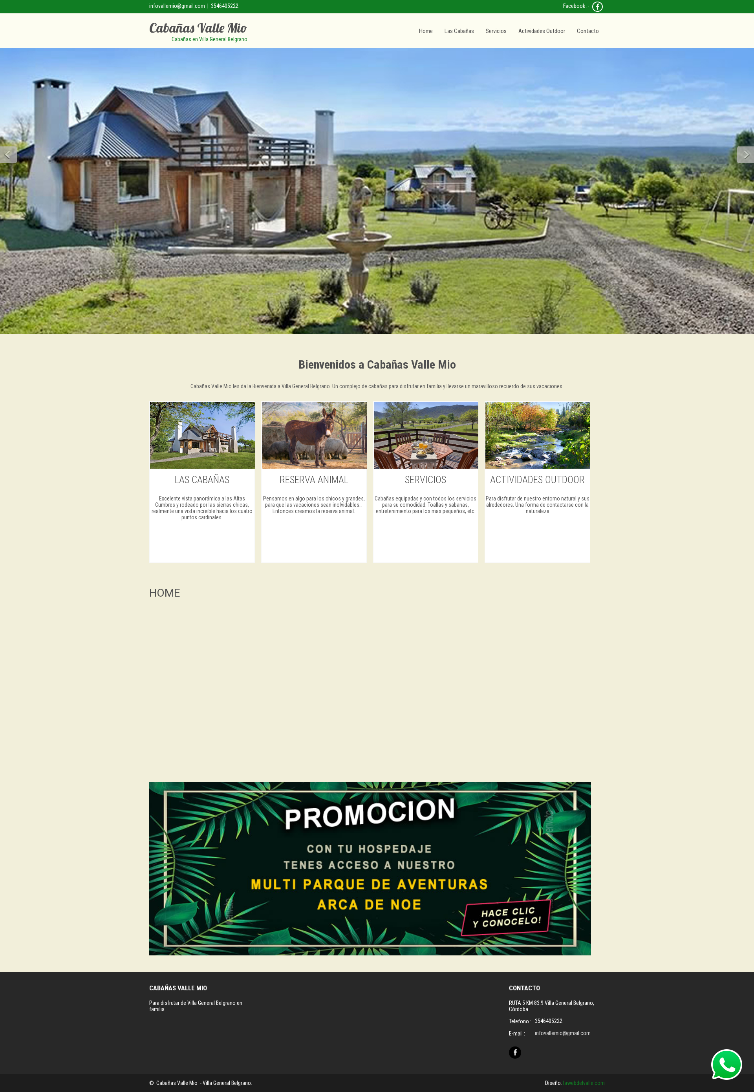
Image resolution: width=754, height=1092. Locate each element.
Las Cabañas (459, 31)
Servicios (496, 31)
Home (426, 31)
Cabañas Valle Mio (198, 27)
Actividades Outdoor (541, 31)
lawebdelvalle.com (584, 1083)
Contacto (588, 31)
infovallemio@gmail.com (177, 6)
